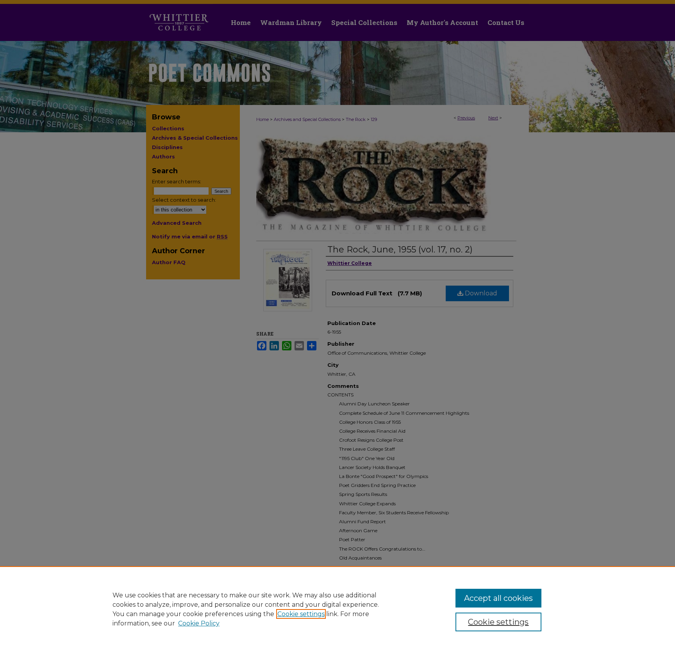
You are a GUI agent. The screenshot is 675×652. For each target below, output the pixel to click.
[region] (337, 609)
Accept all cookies (498, 598)
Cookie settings (301, 614)
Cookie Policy (199, 623)
